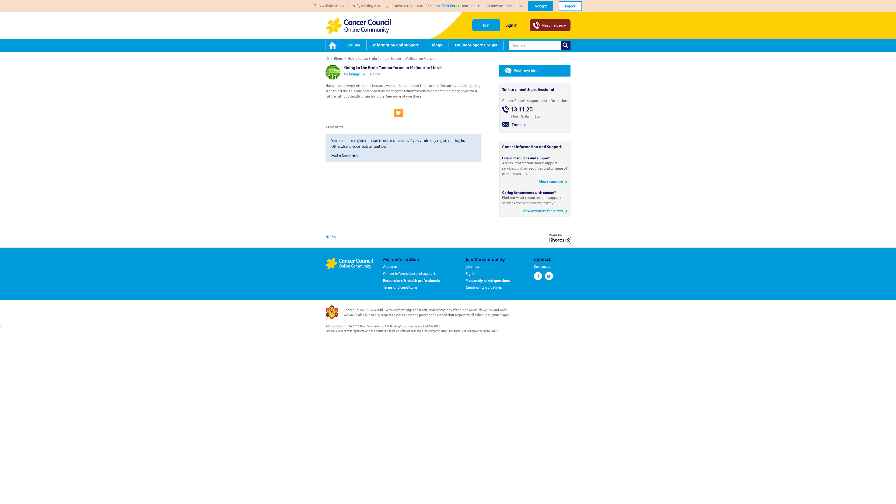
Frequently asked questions (488, 280)
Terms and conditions (400, 287)
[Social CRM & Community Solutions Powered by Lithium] (560, 238)
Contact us (542, 266)
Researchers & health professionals (411, 280)
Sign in (512, 25)
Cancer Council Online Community (354, 263)
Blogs (338, 58)
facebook (538, 276)
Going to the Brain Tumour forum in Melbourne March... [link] (392, 58)
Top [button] (333, 236)
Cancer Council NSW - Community (358, 26)
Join (486, 25)
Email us (519, 124)
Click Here (449, 5)
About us (390, 266)
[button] (540, 6)
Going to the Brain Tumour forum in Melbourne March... (394, 67)
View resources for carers (543, 210)
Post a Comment (344, 155)
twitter (549, 276)
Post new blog (526, 70)
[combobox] (539, 45)
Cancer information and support (409, 273)
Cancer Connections (327, 58)
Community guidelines (484, 287)
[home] (333, 45)
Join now (472, 266)
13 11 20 (522, 109)
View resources (551, 181)
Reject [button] (570, 6)
